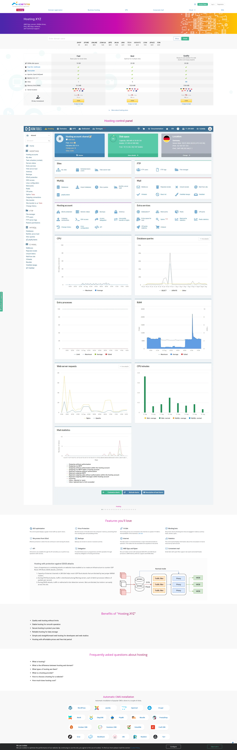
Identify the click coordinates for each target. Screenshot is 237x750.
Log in (212, 4)
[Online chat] (233, 742)
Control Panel (203, 4)
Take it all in (215, 747)
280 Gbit (140, 533)
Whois (177, 38)
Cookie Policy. (135, 748)
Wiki (222, 10)
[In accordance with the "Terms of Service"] (186, 82)
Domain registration (55, 10)
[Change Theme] (195, 4)
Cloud (191, 10)
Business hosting (94, 10)
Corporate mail (158, 10)
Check (185, 39)
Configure (173, 747)
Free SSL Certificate (33, 67)
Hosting (20, 10)
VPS (126, 10)
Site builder (31, 71)
